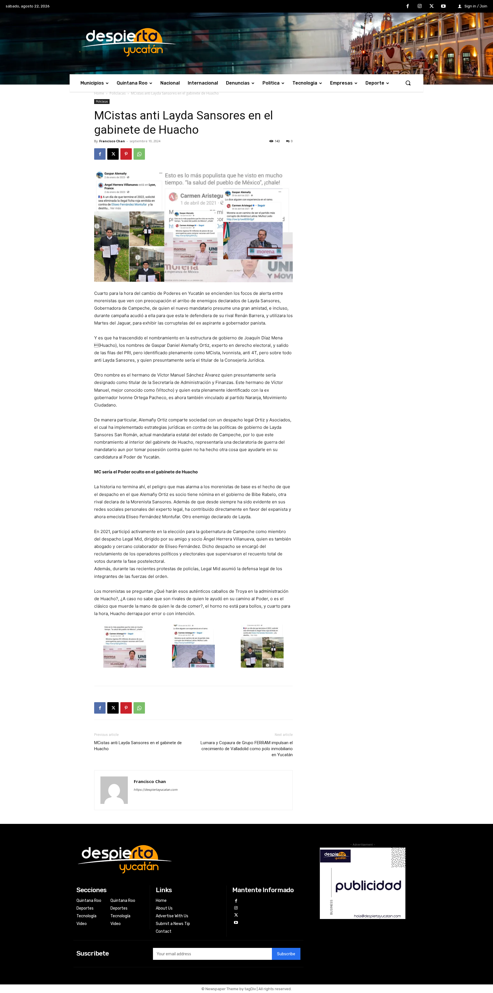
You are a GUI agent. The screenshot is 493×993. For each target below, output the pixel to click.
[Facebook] (408, 7)
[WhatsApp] (139, 154)
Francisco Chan (112, 141)
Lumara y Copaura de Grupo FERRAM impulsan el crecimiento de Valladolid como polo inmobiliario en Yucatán (247, 748)
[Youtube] (443, 7)
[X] (432, 7)
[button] (408, 82)
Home (99, 93)
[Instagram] (420, 7)
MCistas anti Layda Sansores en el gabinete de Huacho (138, 745)
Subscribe (286, 954)
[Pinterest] (126, 154)
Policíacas (118, 93)
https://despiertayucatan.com (156, 790)
